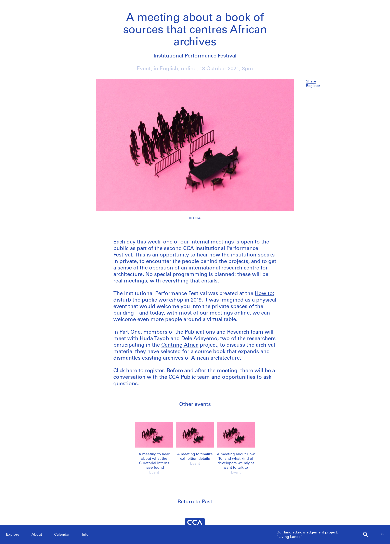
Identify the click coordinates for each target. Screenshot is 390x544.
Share (311, 81)
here (131, 371)
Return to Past (195, 502)
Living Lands (289, 537)
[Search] (365, 534)
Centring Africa (179, 345)
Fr (382, 535)
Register (313, 86)
